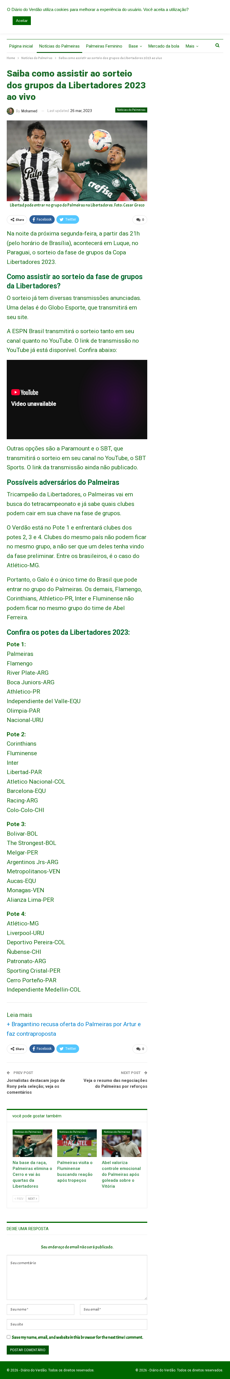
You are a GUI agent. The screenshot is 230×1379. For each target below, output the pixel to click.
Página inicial (21, 46)
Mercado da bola (163, 46)
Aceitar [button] (21, 21)
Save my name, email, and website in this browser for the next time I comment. (77, 1337)
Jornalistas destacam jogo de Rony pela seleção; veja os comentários (36, 1086)
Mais (190, 46)
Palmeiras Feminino (104, 46)
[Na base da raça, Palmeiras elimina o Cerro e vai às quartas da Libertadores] (32, 1143)
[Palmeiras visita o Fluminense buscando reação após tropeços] (77, 1143)
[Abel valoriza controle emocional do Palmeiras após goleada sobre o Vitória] (121, 1143)
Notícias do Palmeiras (59, 46)
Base (133, 46)
